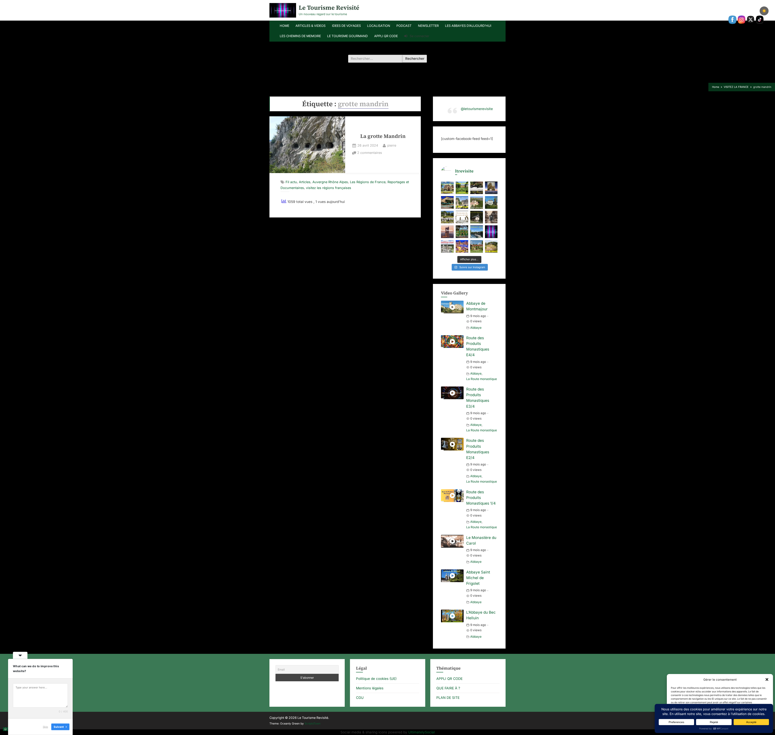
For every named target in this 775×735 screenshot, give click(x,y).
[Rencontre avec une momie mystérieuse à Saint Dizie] (491, 188)
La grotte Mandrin (383, 136)
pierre (391, 145)
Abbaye (476, 328)
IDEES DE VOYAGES (346, 26)
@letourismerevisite (477, 109)
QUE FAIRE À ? (448, 688)
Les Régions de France (367, 182)
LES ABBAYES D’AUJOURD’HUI (468, 26)
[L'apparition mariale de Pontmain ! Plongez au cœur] (447, 246)
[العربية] (5, 729)
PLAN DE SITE (448, 698)
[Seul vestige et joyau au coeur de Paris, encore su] (447, 231)
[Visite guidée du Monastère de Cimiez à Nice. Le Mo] (447, 202)
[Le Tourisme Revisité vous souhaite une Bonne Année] (491, 231)
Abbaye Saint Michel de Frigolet (478, 578)
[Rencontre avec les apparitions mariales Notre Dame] (476, 202)
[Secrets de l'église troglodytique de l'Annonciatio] (447, 217)
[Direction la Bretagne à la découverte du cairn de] (491, 246)
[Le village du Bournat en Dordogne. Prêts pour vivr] (447, 188)
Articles (304, 182)
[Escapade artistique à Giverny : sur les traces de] (462, 231)
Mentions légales (369, 688)
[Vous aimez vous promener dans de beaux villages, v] (462, 202)
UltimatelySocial (421, 732)
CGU (360, 698)
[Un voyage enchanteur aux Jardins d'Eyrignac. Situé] (462, 188)
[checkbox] (764, 10)
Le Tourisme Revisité (329, 7)
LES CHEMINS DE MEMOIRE (300, 36)
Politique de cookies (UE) (376, 679)
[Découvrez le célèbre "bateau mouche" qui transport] (476, 231)
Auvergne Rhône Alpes (330, 182)
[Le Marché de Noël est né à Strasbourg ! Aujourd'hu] (462, 246)
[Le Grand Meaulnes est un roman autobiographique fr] (491, 217)
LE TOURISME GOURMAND (347, 36)
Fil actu (291, 182)
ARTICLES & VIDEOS (310, 26)
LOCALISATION (378, 26)
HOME (284, 26)
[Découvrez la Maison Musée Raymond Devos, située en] (491, 202)
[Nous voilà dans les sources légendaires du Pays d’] (462, 217)
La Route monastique (481, 379)
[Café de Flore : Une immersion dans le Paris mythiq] (476, 188)
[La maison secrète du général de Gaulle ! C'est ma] (476, 246)
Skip (45, 726)
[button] (767, 679)
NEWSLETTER (428, 26)
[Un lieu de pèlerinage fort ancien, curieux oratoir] (476, 217)
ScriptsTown (312, 723)
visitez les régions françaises (328, 188)
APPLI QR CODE (386, 36)
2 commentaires (369, 153)
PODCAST (404, 26)
